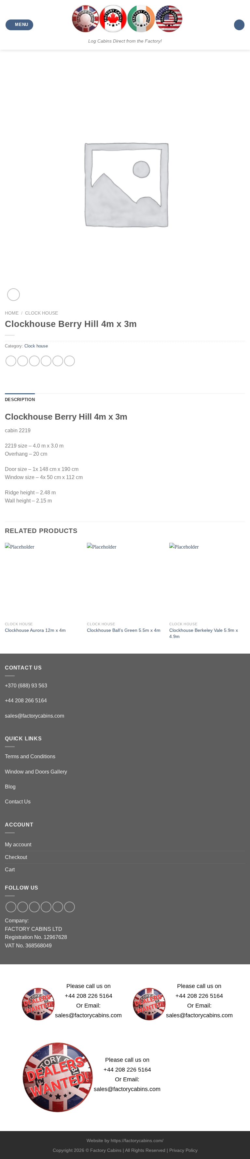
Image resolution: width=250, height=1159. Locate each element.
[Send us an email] (34, 907)
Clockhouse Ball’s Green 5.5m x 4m (123, 630)
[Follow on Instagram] (22, 907)
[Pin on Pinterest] (57, 361)
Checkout (16, 857)
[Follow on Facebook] (11, 907)
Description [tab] (20, 399)
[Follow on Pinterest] (57, 907)
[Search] (239, 25)
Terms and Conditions (30, 756)
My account (18, 844)
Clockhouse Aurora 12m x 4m (35, 630)
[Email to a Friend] (46, 361)
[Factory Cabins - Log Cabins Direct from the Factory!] (125, 18)
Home (12, 313)
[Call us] (46, 907)
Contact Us (18, 801)
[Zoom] (13, 294)
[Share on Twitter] (34, 361)
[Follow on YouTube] (69, 907)
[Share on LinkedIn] (69, 361)
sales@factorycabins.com (34, 716)
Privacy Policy (183, 1150)
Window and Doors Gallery (36, 772)
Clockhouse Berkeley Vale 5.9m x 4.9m (203, 633)
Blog (10, 786)
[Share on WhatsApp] (11, 361)
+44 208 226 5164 (88, 996)
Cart (10, 869)
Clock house (41, 313)
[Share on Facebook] (22, 361)
